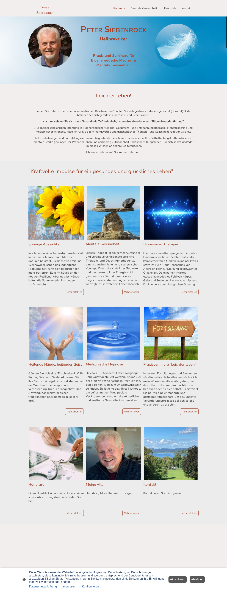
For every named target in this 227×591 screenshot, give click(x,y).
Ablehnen (197, 579)
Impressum (69, 586)
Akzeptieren (177, 579)
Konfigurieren (90, 586)
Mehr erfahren (74, 292)
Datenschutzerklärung (43, 586)
